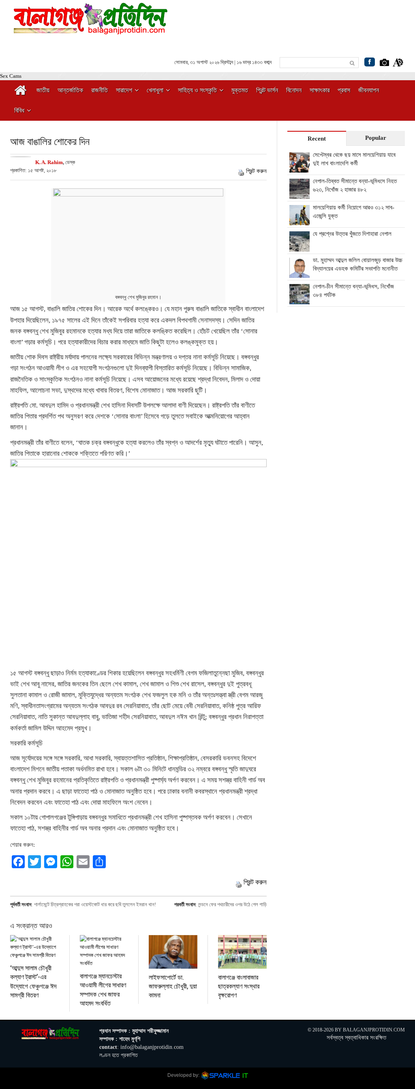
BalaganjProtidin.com (374, 1030)
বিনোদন (294, 90)
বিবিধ (19, 110)
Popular (375, 138)
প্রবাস (344, 90)
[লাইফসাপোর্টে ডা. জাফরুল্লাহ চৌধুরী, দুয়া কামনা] (173, 952)
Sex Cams (10, 76)
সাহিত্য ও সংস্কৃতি (197, 90)
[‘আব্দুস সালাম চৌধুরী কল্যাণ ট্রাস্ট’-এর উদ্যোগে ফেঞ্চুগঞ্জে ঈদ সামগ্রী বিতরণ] (34, 947)
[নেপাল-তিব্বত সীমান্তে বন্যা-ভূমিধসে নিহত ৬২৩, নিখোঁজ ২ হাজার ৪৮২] (299, 194)
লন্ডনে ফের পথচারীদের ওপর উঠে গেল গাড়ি (232, 904)
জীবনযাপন (368, 90)
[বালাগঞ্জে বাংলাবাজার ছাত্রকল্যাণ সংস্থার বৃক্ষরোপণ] (242, 952)
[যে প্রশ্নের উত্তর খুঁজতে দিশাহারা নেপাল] (299, 247)
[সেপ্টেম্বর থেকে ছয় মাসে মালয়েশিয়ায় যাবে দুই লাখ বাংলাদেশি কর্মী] (299, 168)
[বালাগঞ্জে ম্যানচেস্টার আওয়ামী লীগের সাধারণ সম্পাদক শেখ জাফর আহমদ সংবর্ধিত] (104, 951)
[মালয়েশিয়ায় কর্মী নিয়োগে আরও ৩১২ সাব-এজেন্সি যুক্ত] (299, 221)
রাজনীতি (99, 90)
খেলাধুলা (155, 90)
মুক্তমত (239, 90)
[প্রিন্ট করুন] (241, 171)
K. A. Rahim (49, 162)
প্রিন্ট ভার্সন (267, 90)
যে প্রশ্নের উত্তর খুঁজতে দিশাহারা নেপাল (352, 234)
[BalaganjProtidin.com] (91, 30)
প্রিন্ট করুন (256, 171)
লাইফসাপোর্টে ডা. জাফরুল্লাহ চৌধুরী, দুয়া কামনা (173, 986)
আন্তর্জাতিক (70, 90)
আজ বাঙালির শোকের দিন (50, 141)
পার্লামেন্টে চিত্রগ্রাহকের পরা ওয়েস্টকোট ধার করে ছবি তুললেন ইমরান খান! (95, 904)
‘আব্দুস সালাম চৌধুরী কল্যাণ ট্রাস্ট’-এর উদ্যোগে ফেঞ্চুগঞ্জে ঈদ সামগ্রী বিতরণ (33, 981)
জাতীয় (42, 90)
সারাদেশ (124, 90)
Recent (317, 138)
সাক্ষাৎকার (319, 90)
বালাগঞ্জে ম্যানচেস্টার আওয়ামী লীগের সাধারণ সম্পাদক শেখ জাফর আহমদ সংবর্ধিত (103, 989)
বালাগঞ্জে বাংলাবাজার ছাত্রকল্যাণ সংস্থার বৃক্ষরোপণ (238, 986)
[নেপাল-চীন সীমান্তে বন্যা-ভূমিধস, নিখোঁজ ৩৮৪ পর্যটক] (299, 300)
